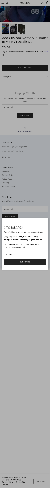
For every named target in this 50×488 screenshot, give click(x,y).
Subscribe (25, 262)
